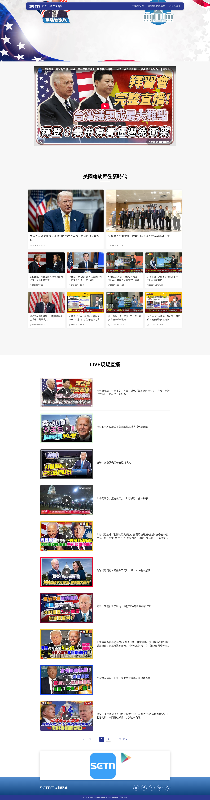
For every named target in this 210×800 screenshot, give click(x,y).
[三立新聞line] (159, 788)
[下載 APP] (105, 765)
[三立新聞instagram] (152, 788)
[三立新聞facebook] (144, 788)
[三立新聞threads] (167, 788)
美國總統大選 (138, 6)
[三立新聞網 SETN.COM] (54, 787)
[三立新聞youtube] (136, 788)
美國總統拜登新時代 (156, 6)
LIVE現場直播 (175, 6)
